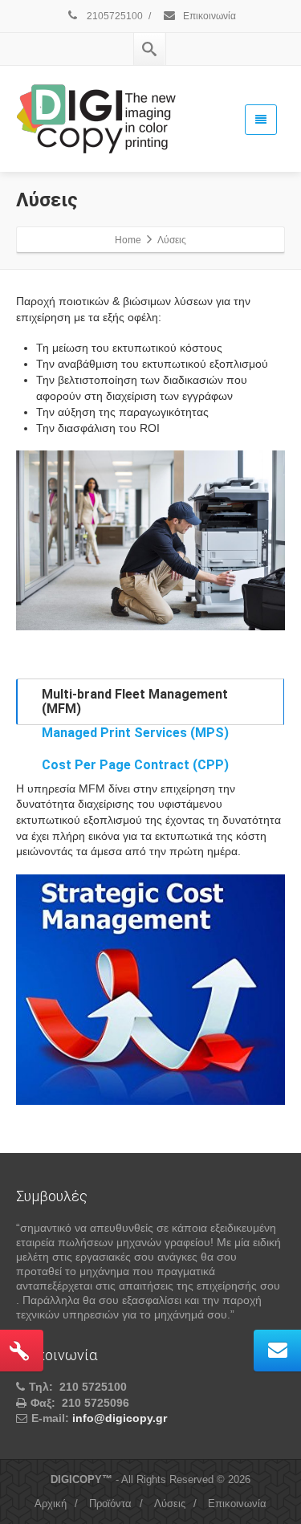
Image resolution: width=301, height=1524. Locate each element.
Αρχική (51, 1504)
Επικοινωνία (208, 16)
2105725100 (113, 16)
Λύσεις (169, 1504)
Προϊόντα (110, 1504)
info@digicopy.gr (119, 1418)
